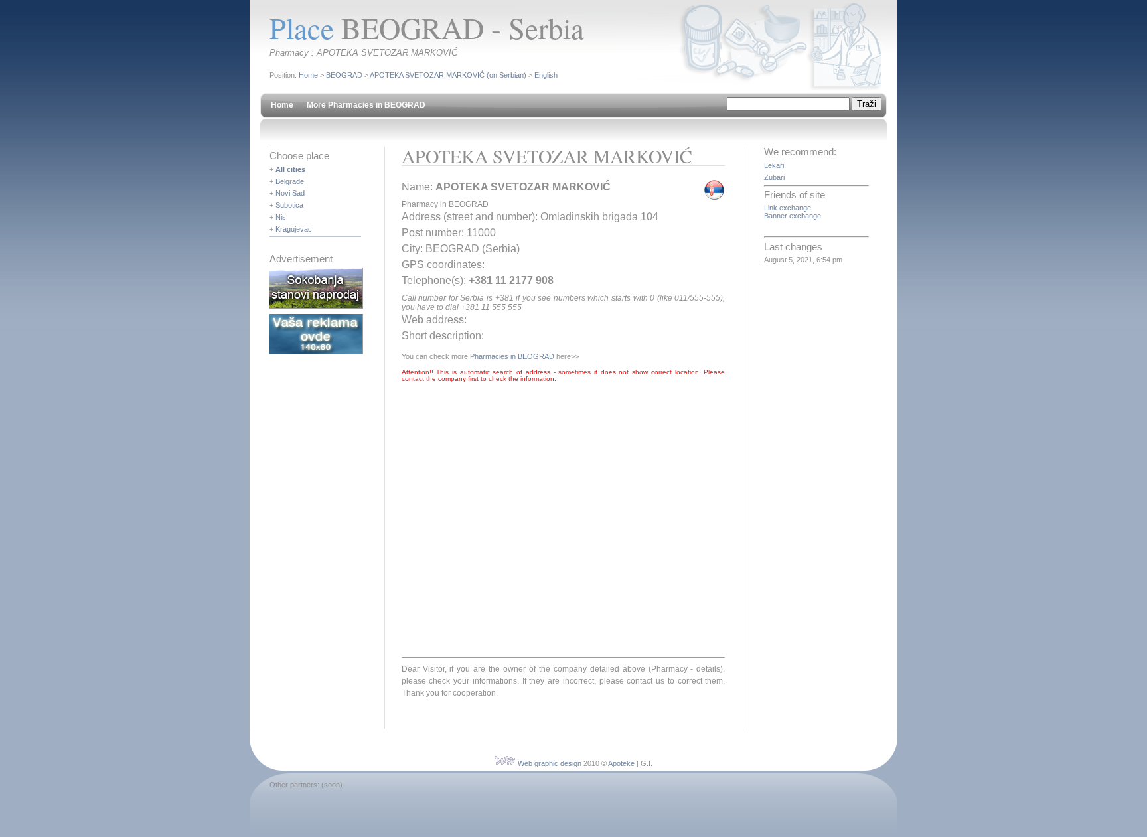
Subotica (289, 205)
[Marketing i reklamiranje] (316, 352)
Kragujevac (293, 229)
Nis (280, 217)
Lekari (774, 165)
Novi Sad (290, 193)
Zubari (774, 177)
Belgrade (289, 181)
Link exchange (787, 208)
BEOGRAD (344, 75)
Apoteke (621, 763)
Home (308, 75)
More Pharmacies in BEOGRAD (366, 105)
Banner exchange (792, 216)
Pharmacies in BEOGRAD (512, 356)
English (546, 75)
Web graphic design (549, 763)
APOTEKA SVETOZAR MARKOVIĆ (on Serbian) (448, 75)
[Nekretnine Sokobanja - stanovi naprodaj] (316, 306)
